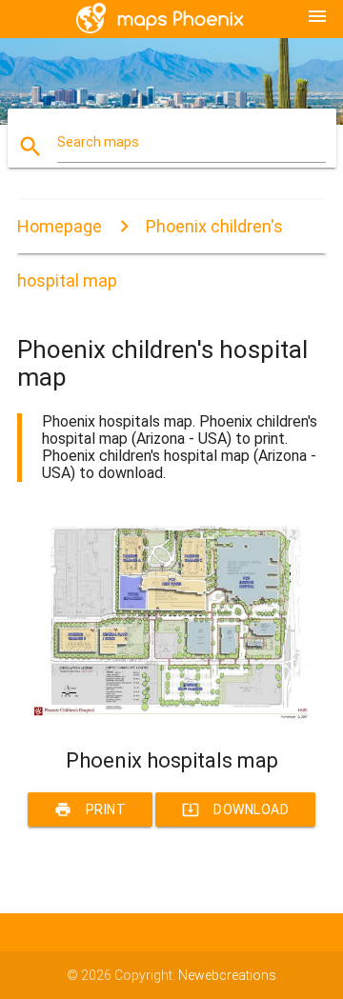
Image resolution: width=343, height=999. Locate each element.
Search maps (98, 142)
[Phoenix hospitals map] (171, 716)
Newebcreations (227, 975)
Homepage (59, 226)
